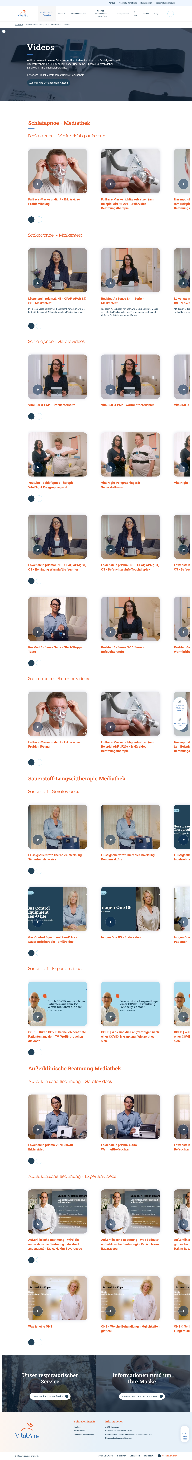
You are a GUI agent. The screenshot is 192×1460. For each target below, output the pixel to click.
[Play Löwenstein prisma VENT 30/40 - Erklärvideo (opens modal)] (57, 1117)
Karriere (146, 14)
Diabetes (61, 14)
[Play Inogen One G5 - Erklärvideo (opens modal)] (130, 909)
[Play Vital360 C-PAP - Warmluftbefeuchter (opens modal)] (130, 377)
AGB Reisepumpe (112, 1427)
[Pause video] (3, 31)
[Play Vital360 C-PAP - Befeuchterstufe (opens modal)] (57, 377)
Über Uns (136, 13)
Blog (156, 14)
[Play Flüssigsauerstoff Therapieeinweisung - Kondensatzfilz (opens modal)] (130, 827)
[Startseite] (26, 14)
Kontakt (112, 3)
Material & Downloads (128, 3)
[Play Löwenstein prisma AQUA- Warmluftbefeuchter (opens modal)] (130, 1117)
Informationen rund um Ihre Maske (139, 1396)
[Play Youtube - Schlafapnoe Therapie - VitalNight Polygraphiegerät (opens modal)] (57, 454)
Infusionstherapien (78, 14)
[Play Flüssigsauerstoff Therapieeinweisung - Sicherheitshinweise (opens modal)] (57, 827)
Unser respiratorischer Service (47, 1396)
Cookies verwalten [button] (169, 1456)
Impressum (148, 1456)
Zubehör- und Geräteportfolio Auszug (48, 82)
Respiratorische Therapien (46, 13)
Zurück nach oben (185, 1436)
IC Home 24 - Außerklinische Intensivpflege (101, 13)
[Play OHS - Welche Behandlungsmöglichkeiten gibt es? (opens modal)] (130, 1298)
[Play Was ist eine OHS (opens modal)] (57, 1298)
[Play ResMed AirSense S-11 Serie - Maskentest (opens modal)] (130, 270)
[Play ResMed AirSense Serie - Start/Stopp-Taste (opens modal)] (57, 619)
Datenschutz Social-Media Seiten (118, 1431)
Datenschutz (135, 1456)
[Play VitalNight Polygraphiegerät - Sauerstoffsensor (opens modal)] (130, 454)
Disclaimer (121, 1456)
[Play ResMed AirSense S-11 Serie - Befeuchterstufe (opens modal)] (130, 619)
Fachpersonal (123, 14)
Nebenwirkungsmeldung (165, 3)
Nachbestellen (146, 3)
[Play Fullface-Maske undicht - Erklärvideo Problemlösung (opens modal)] (57, 171)
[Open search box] (170, 14)
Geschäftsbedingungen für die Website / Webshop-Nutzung (129, 1434)
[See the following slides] (39, 219)
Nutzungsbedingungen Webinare (118, 1438)
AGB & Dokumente (105, 1456)
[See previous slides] (31, 219)
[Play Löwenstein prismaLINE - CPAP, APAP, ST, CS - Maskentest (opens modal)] (57, 270)
